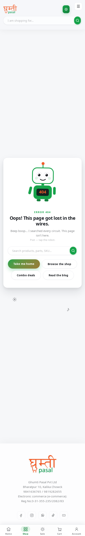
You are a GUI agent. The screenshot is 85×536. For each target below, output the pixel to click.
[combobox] (42, 20)
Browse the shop (59, 264)
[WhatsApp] (42, 515)
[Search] (77, 20)
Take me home (23, 264)
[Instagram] (32, 515)
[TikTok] (53, 515)
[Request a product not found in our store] (66, 9)
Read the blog (58, 275)
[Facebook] (21, 515)
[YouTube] (64, 515)
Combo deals (26, 275)
